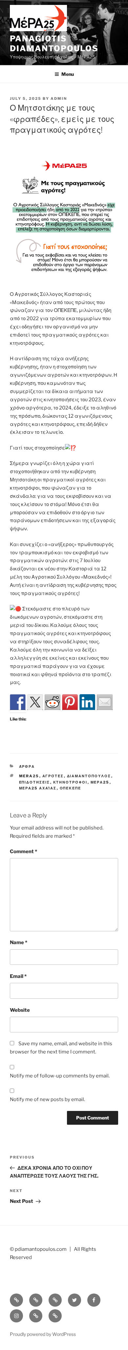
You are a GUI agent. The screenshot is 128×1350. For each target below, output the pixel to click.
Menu (67, 74)
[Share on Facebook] (18, 702)
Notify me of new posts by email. (47, 1099)
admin (59, 98)
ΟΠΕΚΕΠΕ (70, 788)
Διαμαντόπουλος (89, 776)
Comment (23, 851)
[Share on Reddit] (52, 702)
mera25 (29, 776)
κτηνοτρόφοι (70, 782)
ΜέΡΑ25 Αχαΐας (38, 788)
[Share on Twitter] (35, 702)
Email (18, 976)
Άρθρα (27, 766)
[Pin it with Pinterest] (70, 702)
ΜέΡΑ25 (100, 782)
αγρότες (53, 776)
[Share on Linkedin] (87, 702)
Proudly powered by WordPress (43, 1334)
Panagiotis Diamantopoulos (54, 43)
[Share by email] (105, 702)
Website (20, 1010)
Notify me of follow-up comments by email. (60, 1076)
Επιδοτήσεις (34, 782)
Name (18, 942)
